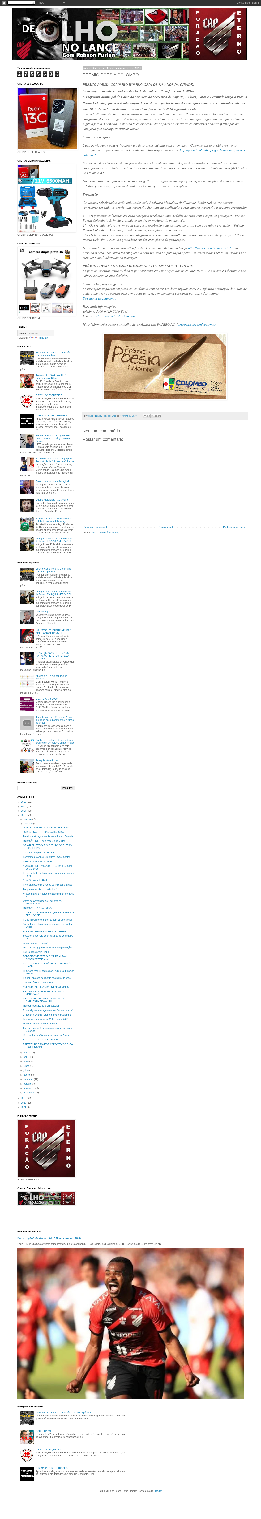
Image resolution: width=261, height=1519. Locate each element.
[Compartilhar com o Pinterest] (159, 416)
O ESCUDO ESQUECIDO (49, 395)
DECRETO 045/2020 (47, 698)
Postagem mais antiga (234, 527)
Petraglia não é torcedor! (48, 760)
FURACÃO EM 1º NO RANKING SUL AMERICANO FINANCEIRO (55, 631)
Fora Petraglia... (44, 611)
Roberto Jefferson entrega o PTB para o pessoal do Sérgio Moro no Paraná (53, 438)
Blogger (158, 1491)
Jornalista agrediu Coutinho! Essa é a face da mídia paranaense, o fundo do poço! (55, 720)
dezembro (29, 1092)
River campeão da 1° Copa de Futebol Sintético (47, 884)
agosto (27, 1074)
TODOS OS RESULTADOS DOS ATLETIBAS (46, 827)
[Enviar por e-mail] (145, 416)
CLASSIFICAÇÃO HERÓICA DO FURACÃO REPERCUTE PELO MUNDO (52, 656)
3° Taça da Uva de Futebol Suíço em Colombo (47, 1014)
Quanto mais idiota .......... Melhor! (53, 500)
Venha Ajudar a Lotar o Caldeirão (40, 1023)
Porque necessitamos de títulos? (40, 889)
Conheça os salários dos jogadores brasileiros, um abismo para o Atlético (55, 741)
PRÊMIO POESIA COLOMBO (38, 861)
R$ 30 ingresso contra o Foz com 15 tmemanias (47, 920)
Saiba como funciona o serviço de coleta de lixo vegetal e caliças (53, 520)
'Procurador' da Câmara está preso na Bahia (46, 1035)
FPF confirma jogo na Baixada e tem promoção (47, 947)
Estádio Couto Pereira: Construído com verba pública (53, 354)
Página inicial (166, 527)
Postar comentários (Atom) (105, 532)
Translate (43, 338)
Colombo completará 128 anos (39, 852)
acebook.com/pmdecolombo (197, 324)
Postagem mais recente (96, 527)
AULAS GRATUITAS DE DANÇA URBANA (44, 931)
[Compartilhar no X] (152, 416)
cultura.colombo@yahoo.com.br (116, 316)
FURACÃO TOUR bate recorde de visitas (44, 841)
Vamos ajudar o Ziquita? (35, 943)
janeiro (27, 819)
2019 (24, 1098)
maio (26, 1061)
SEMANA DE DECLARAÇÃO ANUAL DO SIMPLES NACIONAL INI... (44, 1000)
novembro (29, 1088)
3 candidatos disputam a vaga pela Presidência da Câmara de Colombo (55, 460)
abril (26, 1057)
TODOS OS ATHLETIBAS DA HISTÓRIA (43, 832)
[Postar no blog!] (149, 416)
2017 (24, 811)
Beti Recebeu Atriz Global (36, 952)
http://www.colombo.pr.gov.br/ (209, 248)
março (27, 1052)
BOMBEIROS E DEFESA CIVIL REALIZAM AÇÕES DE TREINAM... (45, 957)
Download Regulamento (99, 298)
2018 (24, 815)
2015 (24, 802)
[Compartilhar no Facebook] (156, 416)
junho (27, 1066)
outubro (28, 1083)
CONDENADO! (43, 1431)
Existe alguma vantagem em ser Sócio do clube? (48, 1010)
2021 (24, 1107)
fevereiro (28, 823)
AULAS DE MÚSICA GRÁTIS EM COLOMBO (46, 987)
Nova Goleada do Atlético (36, 880)
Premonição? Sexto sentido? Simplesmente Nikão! (51, 376)
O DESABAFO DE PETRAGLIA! (52, 415)
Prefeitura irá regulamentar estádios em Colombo (48, 836)
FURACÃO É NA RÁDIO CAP (38, 908)
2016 (24, 806)
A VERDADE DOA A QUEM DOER (40, 1039)
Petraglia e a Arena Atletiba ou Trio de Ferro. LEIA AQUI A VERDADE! (54, 540)
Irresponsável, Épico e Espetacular (41, 1005)
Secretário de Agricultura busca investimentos (46, 857)
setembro (29, 1079)
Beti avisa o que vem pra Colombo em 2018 (45, 1019)
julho (26, 1070)
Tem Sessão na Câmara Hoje (38, 982)
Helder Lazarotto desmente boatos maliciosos (47, 978)
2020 (24, 1102)
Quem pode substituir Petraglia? (52, 481)
